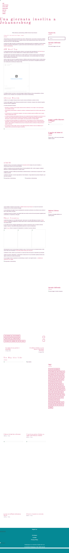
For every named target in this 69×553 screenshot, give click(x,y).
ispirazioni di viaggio (61, 387)
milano (55, 389)
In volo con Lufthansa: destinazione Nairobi (12, 514)
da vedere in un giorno (15, 338)
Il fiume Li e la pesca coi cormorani (34, 514)
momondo (59, 389)
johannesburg (13, 341)
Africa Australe (11, 35)
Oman (54, 392)
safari (58, 397)
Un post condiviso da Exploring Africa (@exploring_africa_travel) (16, 91)
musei (18, 341)
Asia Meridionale (51, 374)
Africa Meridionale (8, 335)
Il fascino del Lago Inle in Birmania (12, 434)
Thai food (61, 402)
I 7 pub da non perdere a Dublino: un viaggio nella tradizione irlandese (35, 435)
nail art (50, 392)
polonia (63, 394)
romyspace (22, 35)
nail (63, 389)
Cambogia (50, 376)
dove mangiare (7, 341)
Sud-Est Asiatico (51, 402)
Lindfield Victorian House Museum (26, 206)
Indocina (54, 387)
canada (55, 376)
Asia (63, 371)
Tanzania (57, 402)
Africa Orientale (51, 371)
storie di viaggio (56, 399)
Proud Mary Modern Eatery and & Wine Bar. (24, 250)
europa (55, 384)
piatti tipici (58, 394)
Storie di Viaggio (17, 35)
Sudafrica (22, 341)
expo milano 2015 (60, 384)
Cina (63, 376)
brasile (62, 374)
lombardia (50, 389)
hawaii (50, 387)
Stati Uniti (50, 399)
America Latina (58, 371)
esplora (50, 384)
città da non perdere (16, 335)
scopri (62, 397)
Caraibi (59, 376)
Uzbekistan (50, 407)
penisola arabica (51, 394)
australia (57, 374)
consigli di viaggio (7, 338)
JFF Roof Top (41, 51)
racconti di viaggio (52, 397)
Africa (50, 369)
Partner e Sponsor (60, 392)
